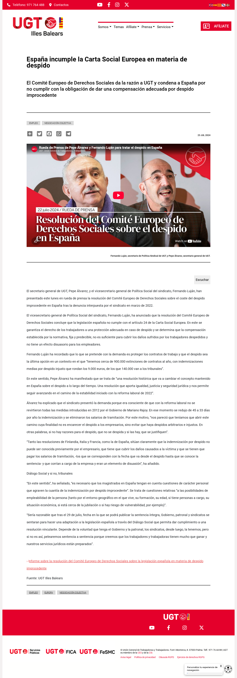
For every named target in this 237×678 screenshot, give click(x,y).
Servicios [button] (164, 27)
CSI (150, 652)
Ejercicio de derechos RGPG (191, 657)
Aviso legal (125, 657)
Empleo (33, 123)
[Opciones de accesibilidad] (228, 669)
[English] (211, 5)
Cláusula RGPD (166, 657)
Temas (119, 27)
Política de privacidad (145, 657)
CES (140, 652)
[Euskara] (228, 5)
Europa (48, 592)
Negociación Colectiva (57, 123)
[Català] (219, 5)
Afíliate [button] (131, 27)
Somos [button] (103, 27)
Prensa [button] (147, 27)
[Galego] (224, 5)
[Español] (215, 5)
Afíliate (221, 26)
